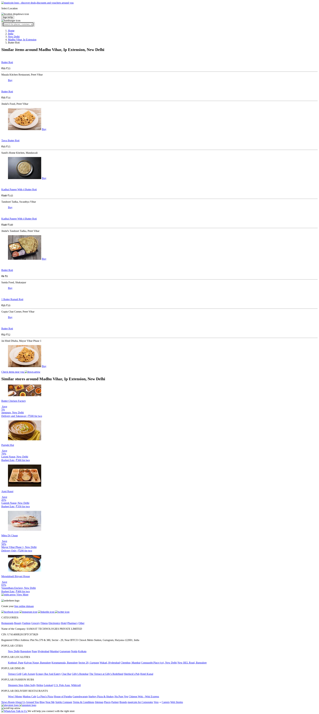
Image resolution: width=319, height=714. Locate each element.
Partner (115, 702)
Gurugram (64, 651)
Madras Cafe (29, 696)
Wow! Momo (15, 696)
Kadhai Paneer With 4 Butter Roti (19, 189)
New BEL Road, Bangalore (192, 662)
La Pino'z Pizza (45, 696)
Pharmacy (72, 623)
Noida (74, 651)
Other (81, 623)
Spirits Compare (63, 702)
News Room (8, 702)
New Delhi (14, 651)
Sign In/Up (8, 17)
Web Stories (176, 702)
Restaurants (7, 623)
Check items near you (13, 371)
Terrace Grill (14, 674)
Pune (34, 651)
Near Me (50, 702)
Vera (156, 702)
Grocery (35, 623)
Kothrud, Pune (15, 662)
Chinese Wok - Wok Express (144, 696)
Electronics (54, 623)
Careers (166, 702)
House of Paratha (63, 696)
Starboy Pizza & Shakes (101, 696)
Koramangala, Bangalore (65, 662)
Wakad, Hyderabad (110, 662)
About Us (20, 702)
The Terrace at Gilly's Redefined (106, 674)
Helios (39, 685)
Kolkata (82, 651)
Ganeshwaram (80, 696)
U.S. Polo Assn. (62, 685)
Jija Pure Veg (121, 696)
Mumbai (54, 651)
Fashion (26, 623)
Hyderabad (43, 651)
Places (107, 702)
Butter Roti (7, 62)
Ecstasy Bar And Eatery (48, 674)
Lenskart (48, 685)
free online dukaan (24, 606)
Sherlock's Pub (132, 674)
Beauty (18, 623)
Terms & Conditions (83, 702)
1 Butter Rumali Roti (12, 299)
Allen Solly (30, 685)
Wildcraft (76, 685)
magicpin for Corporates (140, 702)
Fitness (44, 623)
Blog (42, 702)
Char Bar (66, 674)
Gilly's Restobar (80, 674)
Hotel (64, 623)
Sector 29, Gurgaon (88, 662)
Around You (32, 702)
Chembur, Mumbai (130, 662)
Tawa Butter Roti (10, 140)
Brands (123, 702)
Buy (10, 80)
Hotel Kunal (146, 674)
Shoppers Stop (15, 685)
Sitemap (99, 702)
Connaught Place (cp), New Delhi (159, 662)
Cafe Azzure (28, 674)
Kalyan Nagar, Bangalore (37, 662)
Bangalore (25, 651)
